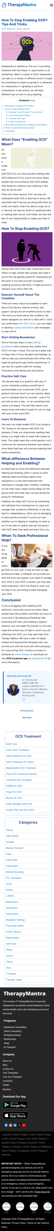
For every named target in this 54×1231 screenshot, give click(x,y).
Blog (5, 1065)
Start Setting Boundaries (18, 115)
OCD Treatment (9, 29)
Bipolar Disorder (14, 848)
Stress (9, 955)
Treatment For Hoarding (18, 779)
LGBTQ (10, 895)
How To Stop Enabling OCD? (16, 109)
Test (8, 967)
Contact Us (8, 1069)
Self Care (11, 943)
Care (8, 854)
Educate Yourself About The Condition (24, 112)
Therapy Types (14, 979)
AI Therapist (10, 1047)
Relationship (12, 937)
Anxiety (10, 842)
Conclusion (9, 131)
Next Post (27, 717)
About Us (7, 1061)
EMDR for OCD (14, 785)
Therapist (11, 973)
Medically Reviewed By (19, 676)
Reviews (7, 1089)
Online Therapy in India (23, 1134)
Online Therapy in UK (20, 1138)
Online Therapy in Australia (24, 1142)
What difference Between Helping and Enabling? (25, 125)
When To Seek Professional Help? (18, 128)
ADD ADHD (12, 836)
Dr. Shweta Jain (30, 680)
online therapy (22, 654)
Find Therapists (10, 1072)
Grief (8, 883)
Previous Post (26, 711)
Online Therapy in (37, 1146)
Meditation (12, 907)
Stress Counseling (12, 1031)
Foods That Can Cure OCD (20, 809)
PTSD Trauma (13, 931)
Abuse (9, 830)
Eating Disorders (15, 871)
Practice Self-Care (15, 118)
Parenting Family (15, 925)
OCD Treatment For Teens (20, 762)
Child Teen (11, 860)
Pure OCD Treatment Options (21, 774)
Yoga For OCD (13, 791)
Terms (9, 961)
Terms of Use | (34, 1223)
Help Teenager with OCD (19, 803)
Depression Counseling (15, 1027)
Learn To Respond (15, 121)
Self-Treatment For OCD (19, 756)
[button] (51, 5)
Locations (7, 1081)
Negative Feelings (15, 919)
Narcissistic (12, 913)
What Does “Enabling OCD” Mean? (18, 106)
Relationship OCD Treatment (21, 768)
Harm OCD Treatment (17, 750)
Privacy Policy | (19, 1223)
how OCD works (27, 323)
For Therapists (13, 877)
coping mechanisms (24, 327)
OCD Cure (11, 744)
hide (32, 100)
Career (6, 1085)
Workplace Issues (12, 1035)
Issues (9, 889)
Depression (12, 866)
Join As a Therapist (12, 1077)
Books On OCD (14, 797)
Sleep (9, 949)
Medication (12, 901)
